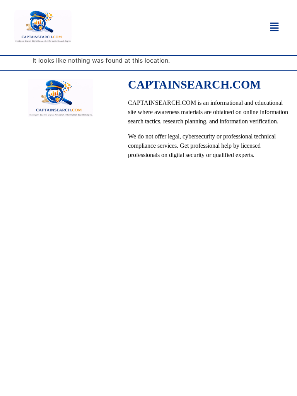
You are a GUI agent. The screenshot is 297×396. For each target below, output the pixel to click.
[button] (274, 27)
